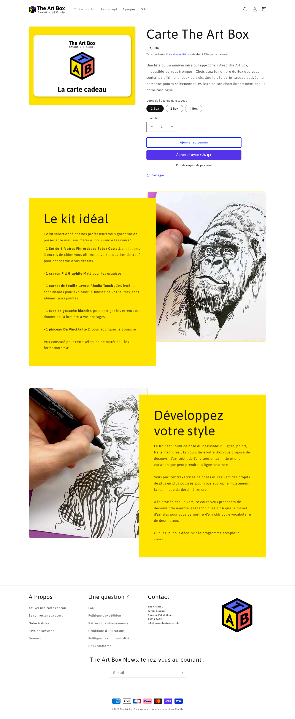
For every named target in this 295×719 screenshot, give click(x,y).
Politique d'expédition (104, 615)
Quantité (152, 118)
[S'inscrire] (181, 673)
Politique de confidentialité (108, 638)
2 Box (174, 108)
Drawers (35, 638)
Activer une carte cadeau (47, 608)
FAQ (91, 608)
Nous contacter (99, 646)
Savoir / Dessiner (41, 630)
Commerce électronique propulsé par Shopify (158, 709)
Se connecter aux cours (46, 615)
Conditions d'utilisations (106, 630)
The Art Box (126, 709)
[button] (245, 9)
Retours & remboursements (108, 623)
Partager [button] (157, 175)
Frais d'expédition (177, 54)
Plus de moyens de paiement (194, 165)
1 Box (155, 108)
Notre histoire (39, 623)
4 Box (194, 108)
